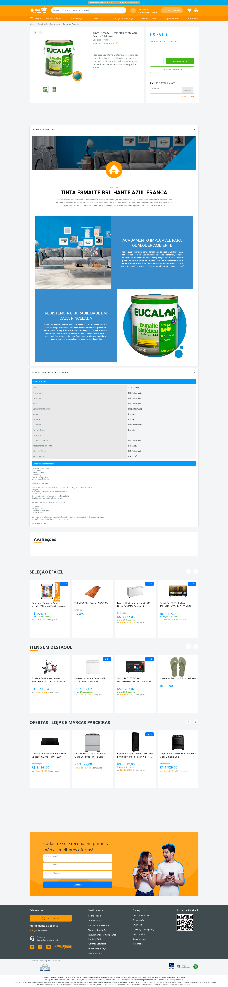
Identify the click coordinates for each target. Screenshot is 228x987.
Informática (193, 18)
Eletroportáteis (149, 18)
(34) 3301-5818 (40, 930)
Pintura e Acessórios (72, 24)
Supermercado (172, 18)
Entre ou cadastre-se (147, 12)
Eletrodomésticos (54, 18)
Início (32, 24)
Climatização (77, 18)
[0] (196, 10)
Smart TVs (96, 18)
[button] (114, 129)
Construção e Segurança (122, 18)
